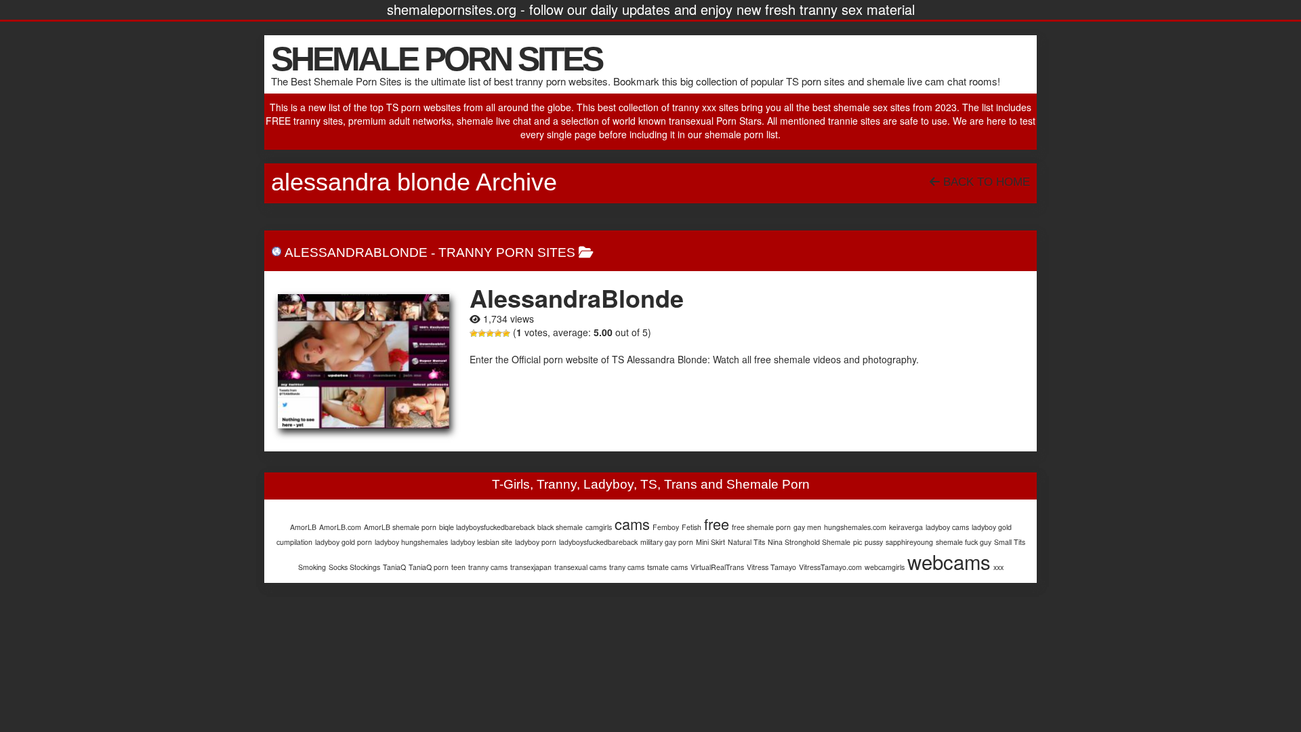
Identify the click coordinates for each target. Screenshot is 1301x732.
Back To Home (985, 182)
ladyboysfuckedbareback (598, 542)
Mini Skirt (710, 542)
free (716, 523)
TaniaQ (394, 567)
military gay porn (666, 542)
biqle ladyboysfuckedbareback (487, 527)
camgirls (598, 527)
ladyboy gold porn (343, 542)
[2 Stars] (482, 333)
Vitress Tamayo (771, 567)
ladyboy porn (535, 542)
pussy (874, 542)
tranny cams (488, 567)
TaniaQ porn (429, 567)
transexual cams (580, 567)
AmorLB (303, 527)
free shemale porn (761, 527)
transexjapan (531, 567)
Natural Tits (746, 542)
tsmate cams (667, 567)
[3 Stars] (490, 333)
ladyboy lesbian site (481, 542)
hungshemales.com (855, 527)
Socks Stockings (354, 567)
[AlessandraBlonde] (363, 361)
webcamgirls (885, 567)
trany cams (626, 567)
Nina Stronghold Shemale (809, 542)
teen (458, 567)
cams (632, 523)
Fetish (691, 527)
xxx (998, 567)
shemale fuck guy (963, 542)
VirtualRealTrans (717, 567)
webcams (949, 561)
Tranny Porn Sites (506, 252)
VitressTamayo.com (830, 567)
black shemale (560, 527)
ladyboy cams (947, 527)
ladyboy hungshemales (411, 542)
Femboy (666, 527)
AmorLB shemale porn (400, 527)
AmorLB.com (340, 527)
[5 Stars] (506, 333)
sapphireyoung (909, 542)
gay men (807, 527)
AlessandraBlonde (356, 252)
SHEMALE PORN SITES (436, 59)
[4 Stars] (498, 333)
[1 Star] (474, 333)
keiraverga (906, 527)
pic (857, 542)
